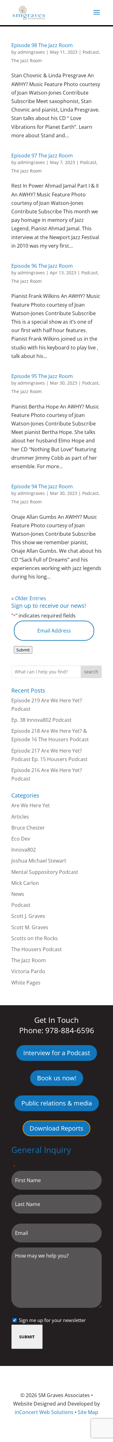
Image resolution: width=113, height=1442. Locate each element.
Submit (23, 650)
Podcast (91, 52)
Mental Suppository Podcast (44, 872)
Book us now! (56, 1078)
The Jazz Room (26, 60)
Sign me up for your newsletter (52, 1320)
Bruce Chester (28, 827)
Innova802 (23, 849)
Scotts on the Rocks (34, 938)
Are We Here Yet (30, 805)
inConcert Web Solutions (44, 1412)
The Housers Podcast (36, 949)
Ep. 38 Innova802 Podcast (41, 719)
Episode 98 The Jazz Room (42, 45)
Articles (20, 816)
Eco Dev (20, 838)
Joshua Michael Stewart (38, 860)
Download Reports (56, 1128)
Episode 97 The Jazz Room (42, 155)
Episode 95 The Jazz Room (42, 376)
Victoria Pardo (28, 971)
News (17, 894)
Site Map (88, 1412)
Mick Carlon (25, 883)
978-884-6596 (69, 1030)
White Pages (25, 982)
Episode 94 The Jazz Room (42, 486)
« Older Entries (28, 598)
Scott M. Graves (29, 927)
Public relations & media (56, 1103)
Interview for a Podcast (56, 1053)
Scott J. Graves (28, 916)
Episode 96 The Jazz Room (42, 265)
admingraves (31, 52)
